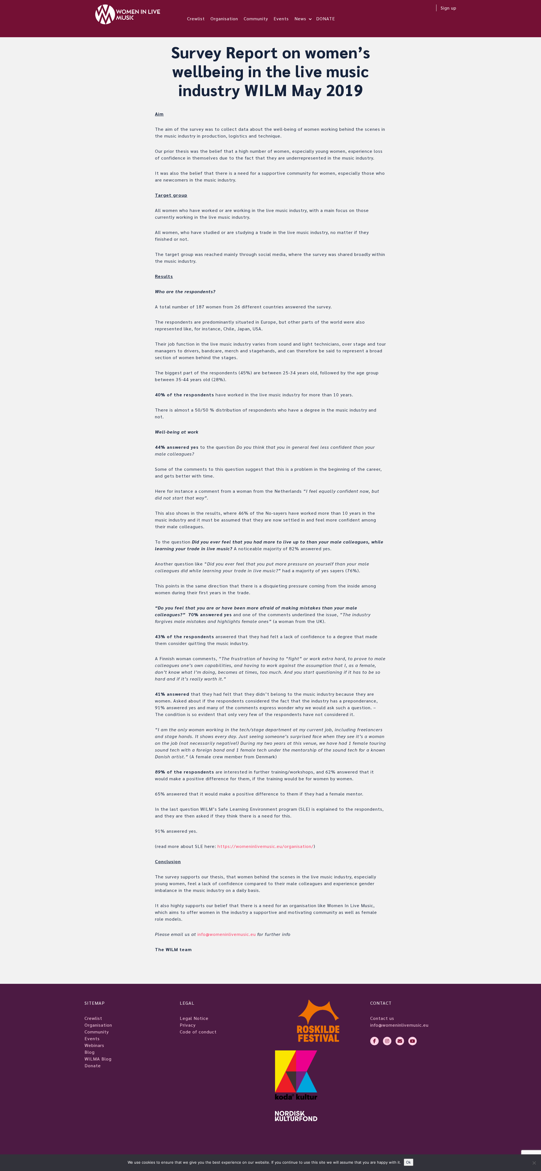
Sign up (448, 8)
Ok (408, 1162)
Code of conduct (198, 1032)
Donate (93, 1065)
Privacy (188, 1025)
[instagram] (387, 1041)
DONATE (325, 18)
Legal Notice (194, 1018)
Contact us (382, 1018)
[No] (534, 1163)
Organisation (224, 18)
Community (256, 18)
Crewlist (196, 18)
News (300, 18)
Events (281, 18)
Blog (90, 1052)
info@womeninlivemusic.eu (399, 1025)
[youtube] (412, 1041)
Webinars (94, 1045)
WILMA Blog (98, 1059)
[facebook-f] (374, 1041)
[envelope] (400, 1041)
